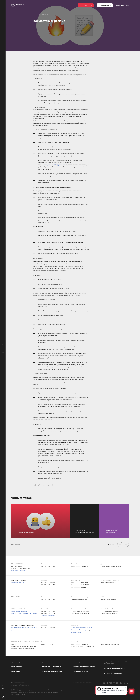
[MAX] (103, 683)
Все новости (43, 14)
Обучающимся (105, 5)
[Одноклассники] (124, 683)
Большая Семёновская (78, 627)
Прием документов (17, 582)
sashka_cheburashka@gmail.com (54, 165)
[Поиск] (2, 336)
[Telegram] (127, 683)
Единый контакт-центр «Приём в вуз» (24, 613)
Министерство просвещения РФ (82, 684)
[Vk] (110, 683)
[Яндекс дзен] (120, 683)
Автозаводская (84, 630)
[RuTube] (117, 683)
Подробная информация (19, 611)
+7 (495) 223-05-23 (122, 5)
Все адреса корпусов (18, 570)
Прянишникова (76, 632)
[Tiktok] (107, 683)
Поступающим (86, 5)
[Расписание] (2, 353)
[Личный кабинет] (2, 345)
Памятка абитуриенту (48, 615)
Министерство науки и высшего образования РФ (20, 684)
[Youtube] (114, 683)
